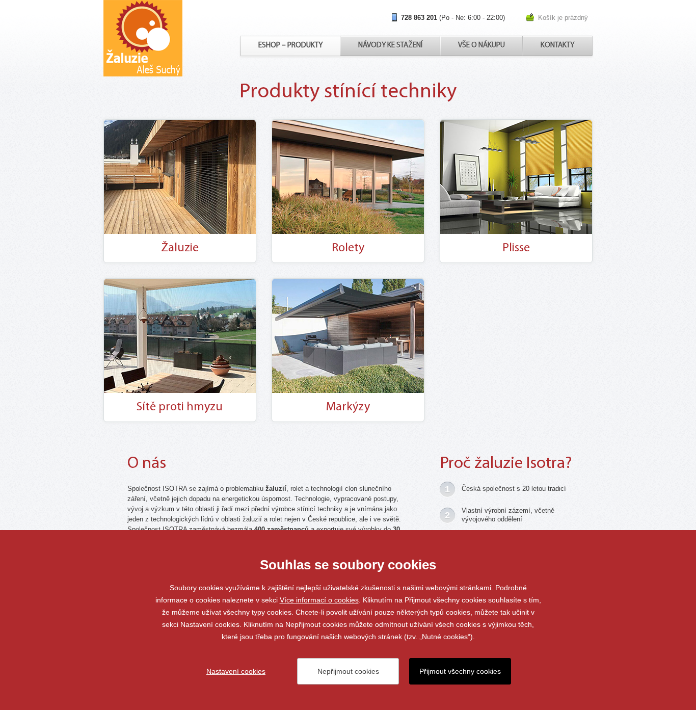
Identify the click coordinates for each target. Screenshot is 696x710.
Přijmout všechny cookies (460, 671)
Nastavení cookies (235, 671)
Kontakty (557, 45)
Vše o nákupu (481, 45)
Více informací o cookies (319, 600)
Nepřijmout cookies (348, 671)
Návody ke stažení (390, 45)
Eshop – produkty (290, 45)
